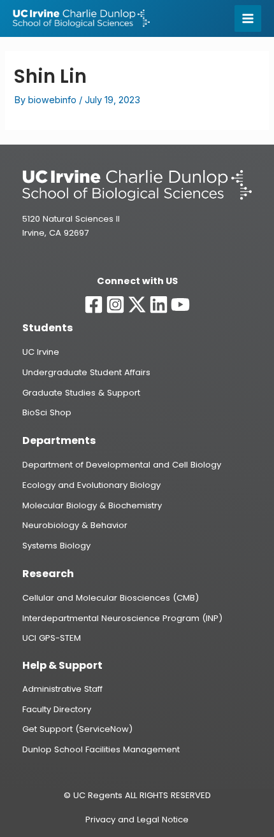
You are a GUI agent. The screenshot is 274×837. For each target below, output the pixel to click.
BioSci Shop (46, 412)
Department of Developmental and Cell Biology (121, 465)
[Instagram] (115, 304)
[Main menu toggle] (247, 18)
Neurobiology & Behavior (74, 525)
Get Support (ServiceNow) (77, 729)
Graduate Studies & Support (81, 393)
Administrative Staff (62, 689)
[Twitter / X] (137, 304)
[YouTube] (180, 304)
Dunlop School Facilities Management (101, 749)
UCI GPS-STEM (51, 638)
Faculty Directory (56, 709)
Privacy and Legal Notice (137, 819)
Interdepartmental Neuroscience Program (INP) (122, 618)
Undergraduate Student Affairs (86, 372)
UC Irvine (40, 352)
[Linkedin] (158, 304)
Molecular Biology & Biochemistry (92, 505)
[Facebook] (93, 304)
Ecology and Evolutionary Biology (91, 485)
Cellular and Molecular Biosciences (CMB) (110, 598)
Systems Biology (56, 546)
